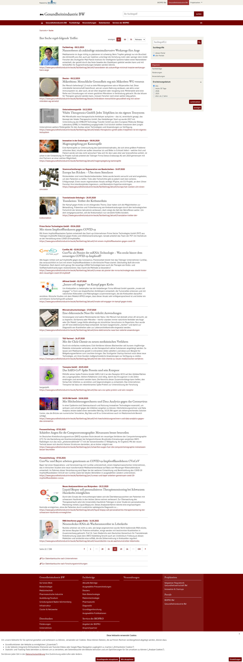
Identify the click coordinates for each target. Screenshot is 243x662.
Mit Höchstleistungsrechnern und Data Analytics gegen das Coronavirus (105, 401)
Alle (156, 86)
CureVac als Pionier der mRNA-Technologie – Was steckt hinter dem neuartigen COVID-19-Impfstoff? (102, 254)
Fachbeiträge (74, 23)
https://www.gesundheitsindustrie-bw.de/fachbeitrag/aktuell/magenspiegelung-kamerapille (80, 161)
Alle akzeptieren (127, 659)
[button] (199, 82)
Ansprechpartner (90, 628)
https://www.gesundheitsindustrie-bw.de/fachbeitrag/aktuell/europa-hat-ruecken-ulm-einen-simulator (92, 188)
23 (121, 549)
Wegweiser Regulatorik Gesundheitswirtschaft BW (176, 584)
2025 (157, 93)
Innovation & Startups (174, 589)
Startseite (43, 30)
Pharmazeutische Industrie (51, 594)
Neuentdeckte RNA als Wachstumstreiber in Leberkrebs (95, 524)
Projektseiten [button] (195, 2)
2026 (157, 91)
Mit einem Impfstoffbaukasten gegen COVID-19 (67, 229)
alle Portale (159, 55)
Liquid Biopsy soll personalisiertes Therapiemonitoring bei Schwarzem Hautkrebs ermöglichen (104, 491)
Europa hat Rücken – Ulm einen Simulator (88, 172)
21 (109, 549)
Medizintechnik (46, 590)
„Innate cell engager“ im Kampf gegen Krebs (88, 284)
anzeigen (197, 108)
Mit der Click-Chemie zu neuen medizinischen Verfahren (95, 341)
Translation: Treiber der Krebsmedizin (85, 201)
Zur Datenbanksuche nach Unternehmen (59, 558)
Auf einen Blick (45, 583)
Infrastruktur (45, 605)
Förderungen (157, 72)
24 (127, 549)
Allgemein (156, 65)
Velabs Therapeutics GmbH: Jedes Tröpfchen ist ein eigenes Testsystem (103, 112)
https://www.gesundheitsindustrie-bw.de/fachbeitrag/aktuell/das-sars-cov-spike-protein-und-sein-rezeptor (86, 390)
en (201, 23)
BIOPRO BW (161, 2)
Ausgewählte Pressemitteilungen (97, 586)
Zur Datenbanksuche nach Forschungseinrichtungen (64, 563)
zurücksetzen (195, 102)
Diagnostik (87, 605)
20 (102, 549)
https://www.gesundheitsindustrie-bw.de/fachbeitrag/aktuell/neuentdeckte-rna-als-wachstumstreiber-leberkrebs (89, 541)
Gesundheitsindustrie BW (178, 2)
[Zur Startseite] (62, 14)
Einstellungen (235, 659)
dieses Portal (160, 53)
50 (125, 39)
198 (139, 549)
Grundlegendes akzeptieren (107, 659)
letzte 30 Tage (160, 88)
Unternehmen (45, 628)
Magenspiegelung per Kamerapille (82, 144)
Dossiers (86, 590)
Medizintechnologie (91, 598)
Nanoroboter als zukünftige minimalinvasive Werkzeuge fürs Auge (101, 50)
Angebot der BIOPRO (91, 624)
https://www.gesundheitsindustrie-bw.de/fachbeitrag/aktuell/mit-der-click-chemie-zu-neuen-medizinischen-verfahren (91, 358)
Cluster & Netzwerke (48, 609)
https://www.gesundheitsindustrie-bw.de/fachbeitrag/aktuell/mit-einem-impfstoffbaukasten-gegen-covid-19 (87, 241)
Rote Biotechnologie (91, 594)
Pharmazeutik (89, 602)
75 (131, 39)
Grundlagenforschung (92, 609)
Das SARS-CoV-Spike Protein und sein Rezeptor (91, 370)
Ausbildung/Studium (48, 598)
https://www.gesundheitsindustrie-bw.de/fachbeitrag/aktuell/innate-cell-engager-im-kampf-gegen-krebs (85, 301)
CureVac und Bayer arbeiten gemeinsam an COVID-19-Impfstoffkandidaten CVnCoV (89, 461)
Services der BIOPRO (121, 23)
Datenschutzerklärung (35, 654)
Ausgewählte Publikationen (94, 613)
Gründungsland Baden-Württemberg (55, 602)
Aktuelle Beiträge (90, 583)
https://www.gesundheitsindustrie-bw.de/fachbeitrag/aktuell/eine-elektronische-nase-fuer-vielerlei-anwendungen (89, 330)
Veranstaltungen (89, 23)
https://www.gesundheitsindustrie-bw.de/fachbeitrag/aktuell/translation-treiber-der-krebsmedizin (88, 216)
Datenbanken (104, 23)
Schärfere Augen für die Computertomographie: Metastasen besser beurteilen (84, 432)
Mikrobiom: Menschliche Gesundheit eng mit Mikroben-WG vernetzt (103, 81)
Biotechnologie (45, 586)
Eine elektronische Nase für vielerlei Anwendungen (92, 313)
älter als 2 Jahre (161, 96)
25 (119, 39)
